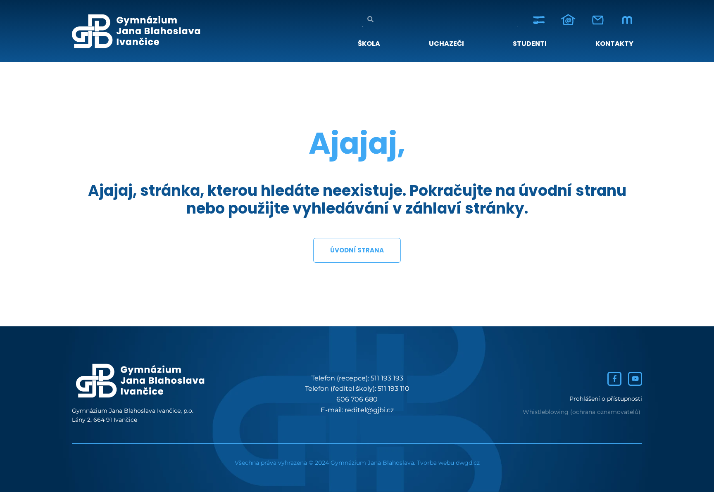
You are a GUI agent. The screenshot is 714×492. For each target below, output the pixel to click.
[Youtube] (635, 379)
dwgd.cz (468, 462)
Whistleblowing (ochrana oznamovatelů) (581, 412)
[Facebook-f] (614, 379)
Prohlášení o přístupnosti (605, 398)
